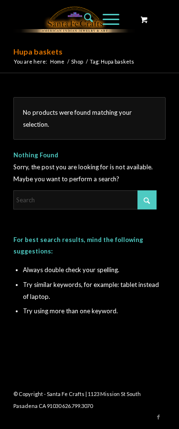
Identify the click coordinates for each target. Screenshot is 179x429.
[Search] (83, 19)
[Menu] (106, 19)
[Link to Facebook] (158, 417)
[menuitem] (83, 19)
